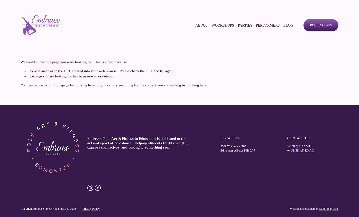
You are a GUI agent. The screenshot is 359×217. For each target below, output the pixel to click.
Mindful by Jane (328, 208)
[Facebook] (98, 188)
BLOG (288, 25)
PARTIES (245, 25)
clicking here (85, 85)
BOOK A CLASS (321, 25)
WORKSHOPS (222, 25)
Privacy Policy (91, 208)
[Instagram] (90, 188)
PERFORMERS (268, 25)
